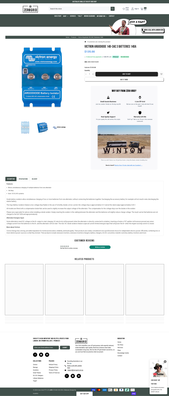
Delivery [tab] (34, 179)
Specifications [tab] (23, 179)
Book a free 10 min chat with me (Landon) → (128, 165)
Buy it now (124, 80)
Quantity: (87, 70)
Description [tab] (11, 179)
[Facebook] (35, 355)
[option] (42, 78)
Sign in (137, 8)
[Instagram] (41, 355)
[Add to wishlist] (161, 74)
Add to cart (127, 74)
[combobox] (80, 9)
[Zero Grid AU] (84, 26)
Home (67, 37)
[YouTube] (47, 355)
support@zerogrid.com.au (75, 370)
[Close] (165, 361)
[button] (84, 394)
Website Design (69, 390)
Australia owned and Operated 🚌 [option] (84, 2)
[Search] (82, 9)
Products (73, 37)
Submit (64, 348)
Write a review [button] (100, 247)
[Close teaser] (93, 391)
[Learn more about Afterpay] (115, 57)
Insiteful (35, 393)
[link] (24, 319)
